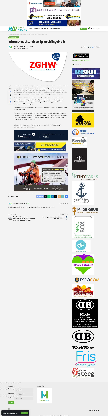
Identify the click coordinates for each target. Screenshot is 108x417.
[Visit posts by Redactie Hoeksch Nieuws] (10, 203)
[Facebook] (65, 204)
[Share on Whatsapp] (48, 196)
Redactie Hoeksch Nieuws (20, 46)
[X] (96, 410)
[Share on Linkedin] (52, 196)
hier (18, 127)
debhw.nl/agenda (44, 117)
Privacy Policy (6, 413)
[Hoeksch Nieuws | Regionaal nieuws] (17, 28)
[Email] (59, 196)
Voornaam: (11, 389)
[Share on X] (88, 47)
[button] (24, 413)
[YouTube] (98, 410)
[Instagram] (67, 204)
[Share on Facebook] (86, 47)
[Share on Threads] (55, 196)
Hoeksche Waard (13, 37)
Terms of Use (14, 413)
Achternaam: (12, 393)
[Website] (63, 204)
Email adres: (10, 398)
